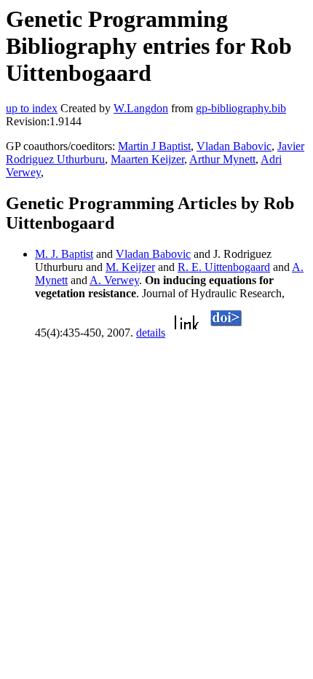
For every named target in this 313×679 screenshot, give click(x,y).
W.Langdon (141, 108)
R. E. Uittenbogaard (224, 267)
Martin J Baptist (154, 146)
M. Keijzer (130, 267)
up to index (32, 108)
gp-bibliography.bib (241, 108)
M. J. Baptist (64, 254)
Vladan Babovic (234, 146)
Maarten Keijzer (147, 159)
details (150, 332)
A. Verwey (114, 280)
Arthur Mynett (222, 159)
